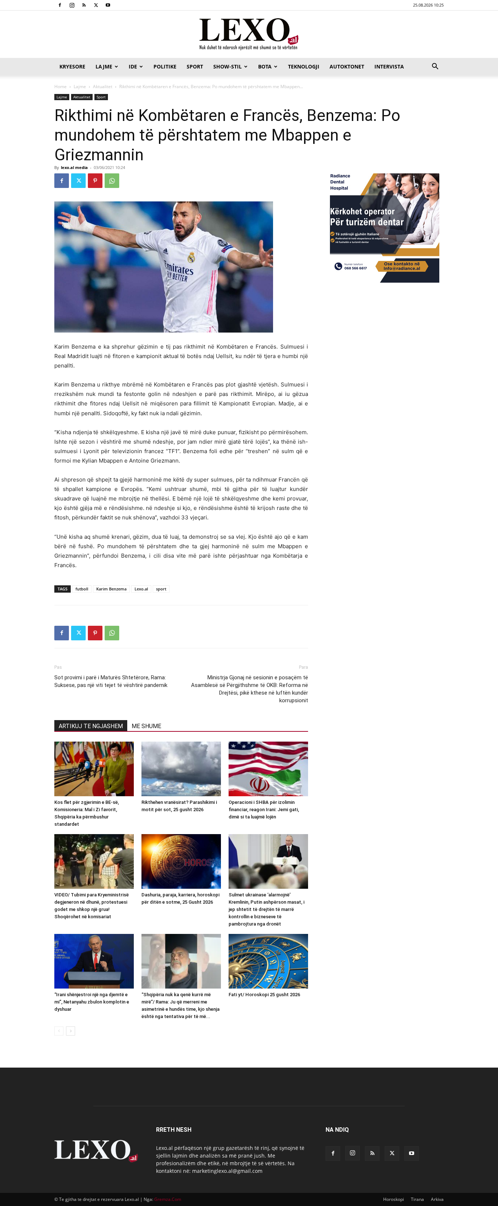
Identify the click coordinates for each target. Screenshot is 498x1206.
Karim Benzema (111, 589)
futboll (81, 589)
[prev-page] (58, 1031)
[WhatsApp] (112, 180)
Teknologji (303, 66)
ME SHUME (146, 726)
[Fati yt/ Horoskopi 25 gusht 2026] (268, 961)
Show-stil (227, 66)
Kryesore (72, 66)
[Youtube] (107, 5)
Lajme (104, 66)
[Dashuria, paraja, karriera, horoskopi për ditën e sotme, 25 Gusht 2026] (181, 861)
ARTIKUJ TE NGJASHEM (91, 726)
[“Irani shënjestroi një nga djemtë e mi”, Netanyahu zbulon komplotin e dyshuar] (94, 961)
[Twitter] (95, 5)
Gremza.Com (167, 1199)
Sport (195, 66)
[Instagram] (71, 5)
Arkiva (437, 1199)
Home (60, 86)
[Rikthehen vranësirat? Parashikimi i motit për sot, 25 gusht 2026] (181, 769)
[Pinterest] (95, 180)
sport (161, 589)
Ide (133, 66)
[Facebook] (59, 5)
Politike (164, 66)
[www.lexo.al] (249, 34)
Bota (265, 66)
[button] (435, 67)
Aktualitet (102, 86)
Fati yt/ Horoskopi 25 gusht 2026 (264, 994)
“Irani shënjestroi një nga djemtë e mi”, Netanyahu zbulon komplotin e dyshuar (91, 1002)
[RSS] (83, 5)
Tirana (417, 1199)
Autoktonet (347, 66)
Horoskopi (393, 1199)
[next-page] (70, 1031)
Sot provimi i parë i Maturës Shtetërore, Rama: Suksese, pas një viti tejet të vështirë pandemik (110, 681)
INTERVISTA (389, 66)
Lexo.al (141, 589)
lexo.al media (74, 167)
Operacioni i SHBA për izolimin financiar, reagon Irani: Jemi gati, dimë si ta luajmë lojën (264, 810)
